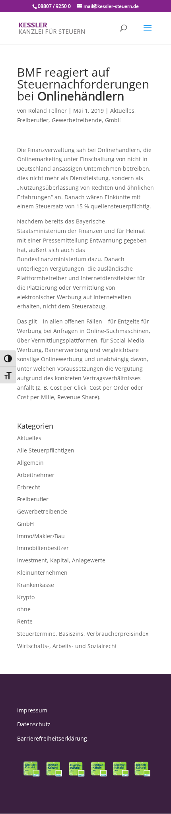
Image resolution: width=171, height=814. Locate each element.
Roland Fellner (47, 110)
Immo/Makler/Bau (41, 536)
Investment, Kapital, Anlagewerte (61, 560)
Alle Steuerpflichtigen (45, 450)
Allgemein (30, 462)
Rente (25, 621)
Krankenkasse (35, 585)
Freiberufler (33, 120)
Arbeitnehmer (35, 475)
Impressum (32, 710)
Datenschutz (34, 724)
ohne (24, 609)
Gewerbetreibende (77, 120)
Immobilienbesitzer (43, 548)
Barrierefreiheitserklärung (52, 738)
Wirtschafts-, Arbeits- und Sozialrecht (67, 646)
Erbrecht (28, 487)
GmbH (113, 120)
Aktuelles (122, 110)
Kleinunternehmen (42, 572)
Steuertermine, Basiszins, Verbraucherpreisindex (82, 633)
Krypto (26, 597)
